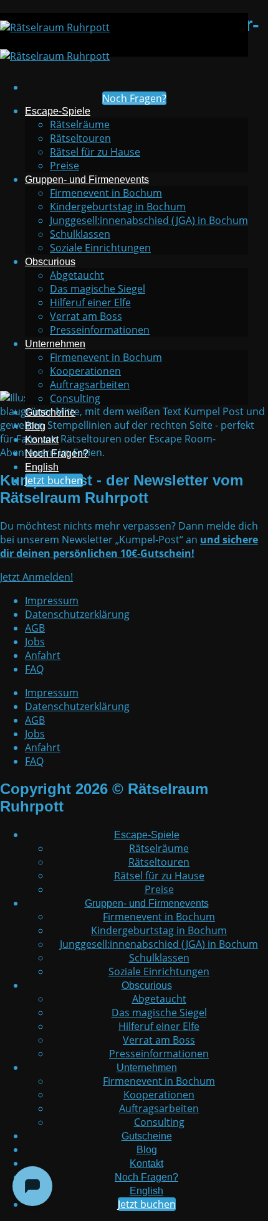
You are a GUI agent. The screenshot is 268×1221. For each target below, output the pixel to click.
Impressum (52, 600)
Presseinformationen (100, 330)
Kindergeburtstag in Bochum (118, 206)
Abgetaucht (77, 275)
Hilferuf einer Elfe (90, 302)
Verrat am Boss (86, 316)
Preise (64, 165)
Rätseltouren (80, 138)
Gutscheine (50, 412)
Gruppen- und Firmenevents (87, 179)
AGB (35, 628)
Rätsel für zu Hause (95, 152)
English (42, 467)
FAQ (34, 669)
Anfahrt (42, 655)
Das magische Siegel (97, 289)
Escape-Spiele (57, 111)
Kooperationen (85, 371)
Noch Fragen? (57, 453)
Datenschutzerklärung (77, 614)
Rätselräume (80, 124)
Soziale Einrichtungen (100, 248)
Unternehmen (55, 344)
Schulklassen (80, 234)
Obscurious (50, 261)
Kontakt (42, 439)
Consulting (75, 398)
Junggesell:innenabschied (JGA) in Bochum (149, 220)
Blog (35, 426)
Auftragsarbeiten (90, 384)
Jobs (35, 641)
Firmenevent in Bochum (106, 193)
